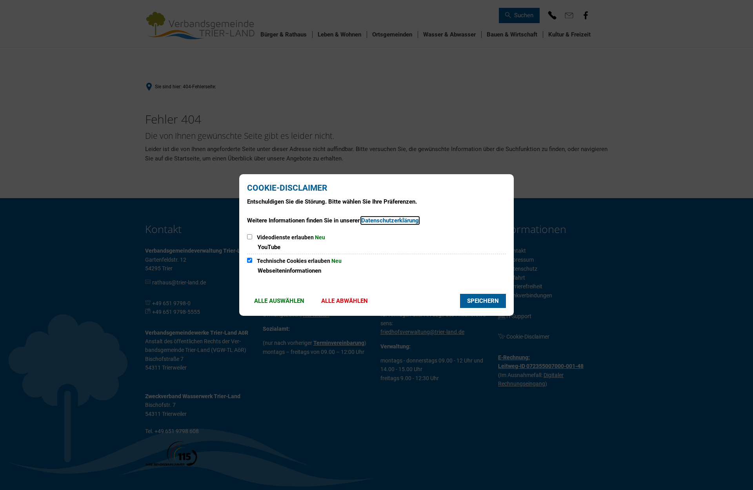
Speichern (483, 300)
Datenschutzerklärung (390, 220)
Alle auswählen (279, 300)
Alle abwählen (344, 300)
